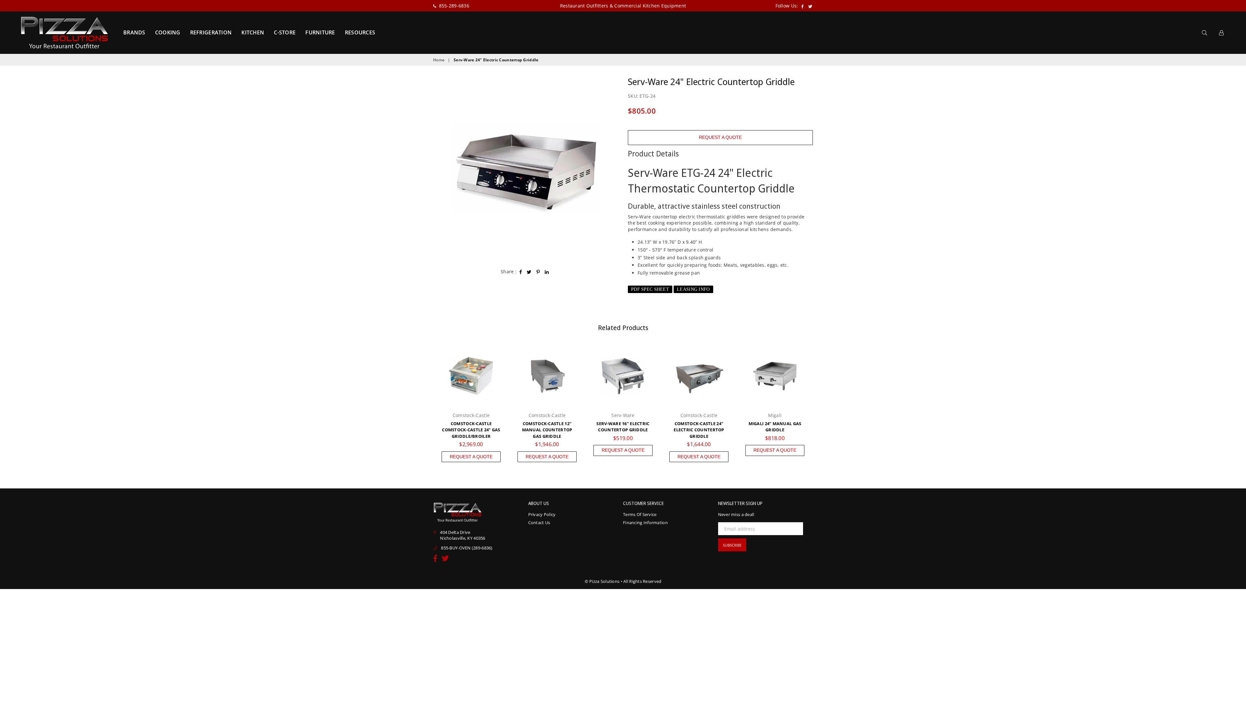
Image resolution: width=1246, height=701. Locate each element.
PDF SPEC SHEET (650, 289)
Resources (360, 32)
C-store (285, 32)
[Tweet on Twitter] (529, 271)
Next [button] (820, 404)
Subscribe (732, 545)
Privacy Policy (542, 514)
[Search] (1204, 32)
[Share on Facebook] (520, 271)
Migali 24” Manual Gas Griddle (775, 427)
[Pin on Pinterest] (538, 271)
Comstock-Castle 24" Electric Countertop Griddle (699, 430)
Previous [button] (426, 404)
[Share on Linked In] (547, 271)
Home (439, 60)
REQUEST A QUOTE (720, 137)
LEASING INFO (693, 289)
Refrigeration (211, 32)
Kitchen (252, 32)
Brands (134, 32)
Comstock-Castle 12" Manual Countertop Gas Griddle (547, 430)
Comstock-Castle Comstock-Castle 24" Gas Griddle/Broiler (471, 430)
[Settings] (1221, 32)
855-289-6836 (453, 6)
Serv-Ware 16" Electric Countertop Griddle (622, 427)
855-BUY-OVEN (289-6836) (466, 548)
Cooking (167, 32)
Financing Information (645, 522)
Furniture (320, 32)
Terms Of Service (639, 514)
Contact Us (539, 522)
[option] (525, 167)
